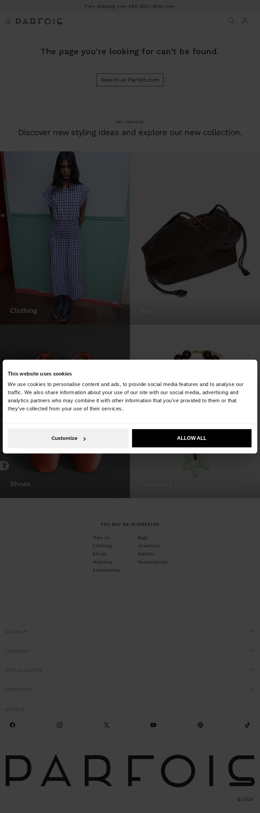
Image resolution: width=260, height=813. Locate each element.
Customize (64, 438)
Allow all (192, 438)
